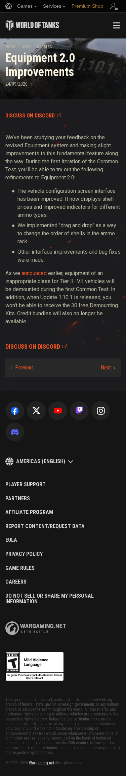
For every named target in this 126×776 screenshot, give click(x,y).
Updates (44, 47)
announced (34, 273)
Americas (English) (40, 461)
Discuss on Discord (30, 115)
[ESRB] (34, 666)
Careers (16, 582)
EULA (11, 540)
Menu (117, 25)
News (26, 47)
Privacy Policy (24, 554)
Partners (17, 499)
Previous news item (22, 367)
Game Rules (20, 568)
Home (10, 47)
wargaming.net (35, 628)
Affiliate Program (29, 512)
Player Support (25, 485)
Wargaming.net (41, 763)
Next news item (108, 367)
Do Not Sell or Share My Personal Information (49, 599)
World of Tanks (32, 25)
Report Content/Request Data (45, 526)
